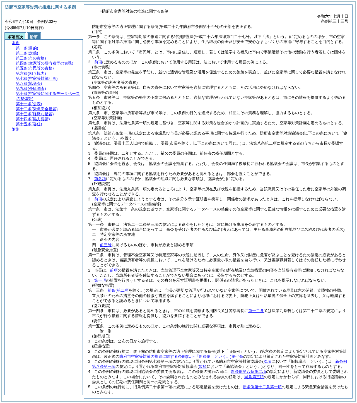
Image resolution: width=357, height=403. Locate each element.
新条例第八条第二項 (248, 371)
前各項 (100, 178)
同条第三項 (254, 377)
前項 (98, 62)
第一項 (100, 280)
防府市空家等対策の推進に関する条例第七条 (181, 356)
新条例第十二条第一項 (262, 387)
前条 (111, 290)
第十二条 (256, 310)
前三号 (106, 245)
